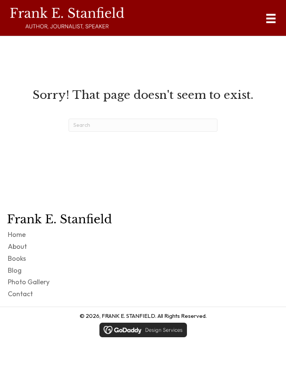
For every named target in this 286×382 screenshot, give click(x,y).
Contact (20, 293)
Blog (15, 270)
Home (17, 234)
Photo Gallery (29, 282)
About (17, 246)
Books (17, 258)
